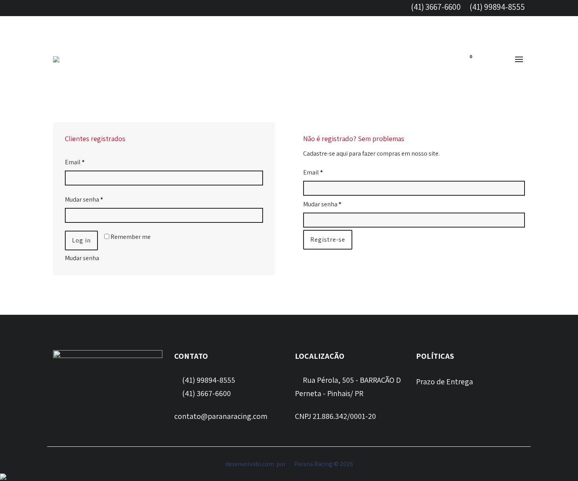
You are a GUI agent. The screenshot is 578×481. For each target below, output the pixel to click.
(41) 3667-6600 (435, 7)
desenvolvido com (250, 464)
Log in (81, 240)
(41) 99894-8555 (496, 7)
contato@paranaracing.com (220, 416)
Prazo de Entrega (444, 381)
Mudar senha (84, 199)
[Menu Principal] (519, 60)
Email (75, 162)
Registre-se (327, 239)
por (282, 464)
